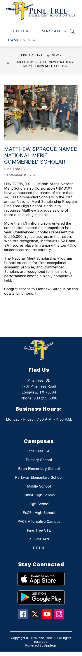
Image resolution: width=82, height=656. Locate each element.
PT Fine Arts (38, 539)
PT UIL (39, 548)
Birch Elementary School (39, 468)
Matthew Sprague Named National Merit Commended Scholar (46, 64)
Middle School (39, 486)
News (56, 55)
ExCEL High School (39, 512)
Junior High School (39, 495)
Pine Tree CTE (39, 530)
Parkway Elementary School (39, 477)
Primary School (39, 460)
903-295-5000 (45, 398)
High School (39, 504)
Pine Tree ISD (31, 55)
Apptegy (50, 645)
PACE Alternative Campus (38, 521)
